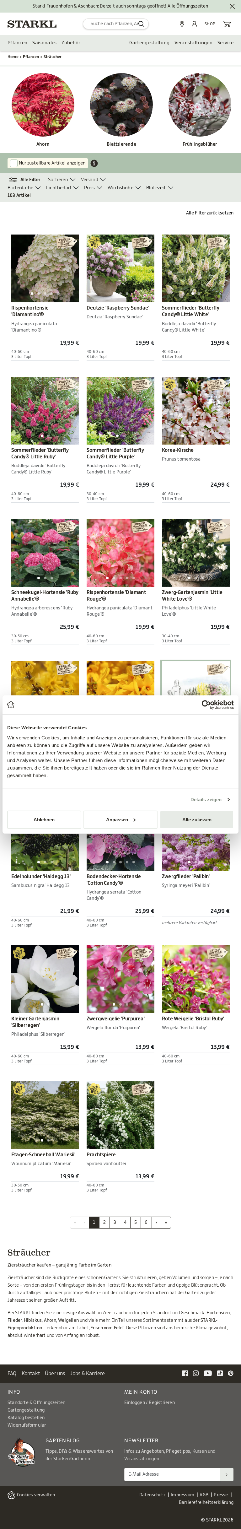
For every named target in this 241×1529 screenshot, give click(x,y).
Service (225, 43)
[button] (28, 180)
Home (13, 57)
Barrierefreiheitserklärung (206, 1502)
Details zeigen (206, 799)
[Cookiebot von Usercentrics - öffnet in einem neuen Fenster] (206, 705)
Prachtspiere (101, 1155)
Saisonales (44, 43)
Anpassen (117, 819)
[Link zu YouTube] (208, 1373)
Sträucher (53, 57)
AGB (204, 1495)
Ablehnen (44, 819)
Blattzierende (121, 144)
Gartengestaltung (149, 43)
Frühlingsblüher (200, 144)
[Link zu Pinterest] (230, 1373)
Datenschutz (152, 1495)
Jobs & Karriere (87, 1373)
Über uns (55, 1373)
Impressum (182, 1495)
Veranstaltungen (193, 43)
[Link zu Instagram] (196, 1373)
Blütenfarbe (20, 188)
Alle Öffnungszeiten (188, 6)
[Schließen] (232, 6)
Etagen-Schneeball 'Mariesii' (43, 1155)
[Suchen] (226, 1474)
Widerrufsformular (27, 1425)
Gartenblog (63, 1441)
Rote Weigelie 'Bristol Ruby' (193, 1019)
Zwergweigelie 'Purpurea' (116, 1019)
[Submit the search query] (141, 24)
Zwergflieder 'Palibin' (186, 876)
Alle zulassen (197, 819)
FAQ (12, 1373)
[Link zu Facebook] (185, 1373)
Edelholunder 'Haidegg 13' (41, 876)
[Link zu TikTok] (220, 1373)
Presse (221, 1495)
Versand (89, 179)
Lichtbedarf (58, 188)
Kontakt (31, 1373)
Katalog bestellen (26, 1417)
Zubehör (71, 43)
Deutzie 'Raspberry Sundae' (118, 308)
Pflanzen (17, 43)
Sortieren (58, 179)
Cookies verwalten (36, 1495)
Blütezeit (156, 188)
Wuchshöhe (120, 188)
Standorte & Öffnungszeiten (36, 1402)
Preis (89, 188)
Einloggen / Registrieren (149, 1402)
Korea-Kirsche (178, 450)
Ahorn (43, 144)
